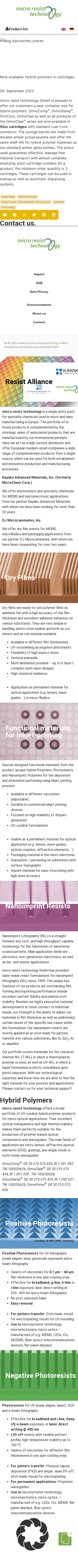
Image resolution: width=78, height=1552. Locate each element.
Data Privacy (39, 291)
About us (39, 313)
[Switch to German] (72, 29)
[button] (5, 215)
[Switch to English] (63, 29)
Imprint (39, 274)
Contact (39, 322)
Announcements (39, 304)
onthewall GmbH (49, 346)
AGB (39, 283)
